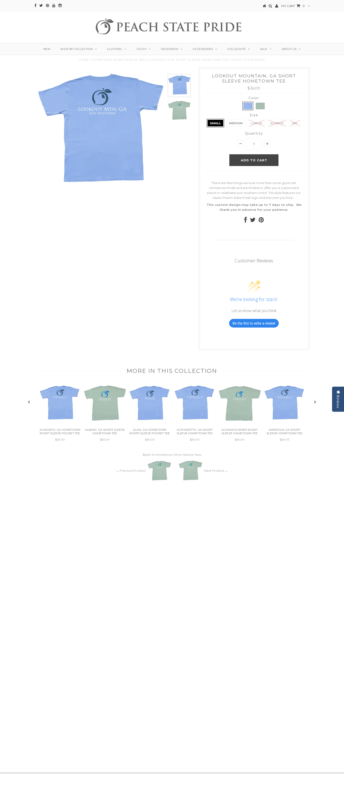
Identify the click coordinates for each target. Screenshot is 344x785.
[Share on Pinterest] (261, 221)
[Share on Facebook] (245, 221)
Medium (236, 123)
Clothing (114, 49)
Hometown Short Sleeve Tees (119, 59)
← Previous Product (131, 471)
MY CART (293, 6)
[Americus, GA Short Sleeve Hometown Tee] (284, 423)
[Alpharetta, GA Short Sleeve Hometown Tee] (194, 423)
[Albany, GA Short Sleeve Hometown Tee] (105, 423)
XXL (295, 123)
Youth (141, 49)
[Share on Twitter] (253, 221)
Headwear (169, 49)
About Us (289, 49)
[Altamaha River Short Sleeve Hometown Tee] (239, 423)
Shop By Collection (76, 49)
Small (215, 123)
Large (256, 123)
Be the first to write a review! (254, 323)
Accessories (203, 49)
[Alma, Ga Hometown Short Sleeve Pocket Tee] (149, 423)
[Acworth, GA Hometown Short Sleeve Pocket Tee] (60, 423)
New (46, 49)
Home (84, 59)
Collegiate (236, 49)
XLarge (277, 123)
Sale (263, 49)
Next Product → (216, 471)
